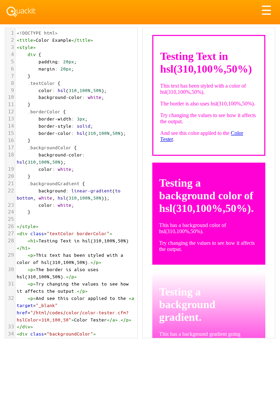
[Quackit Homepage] (21, 11)
